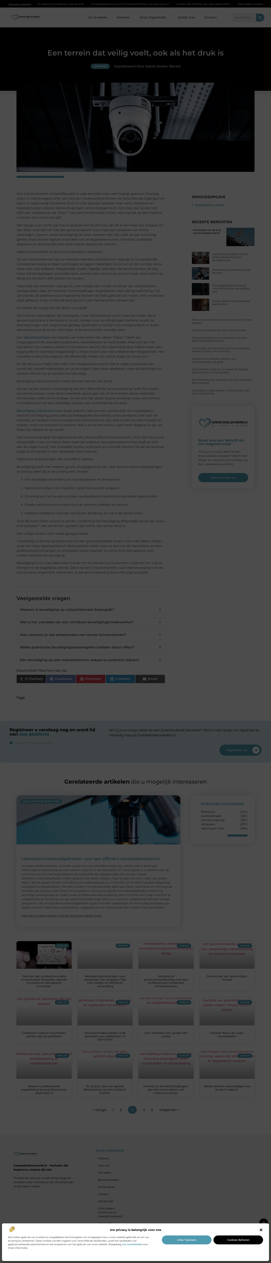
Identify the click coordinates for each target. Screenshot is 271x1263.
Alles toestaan (186, 1239)
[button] (261, 1230)
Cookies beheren (238, 1239)
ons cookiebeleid (132, 1244)
